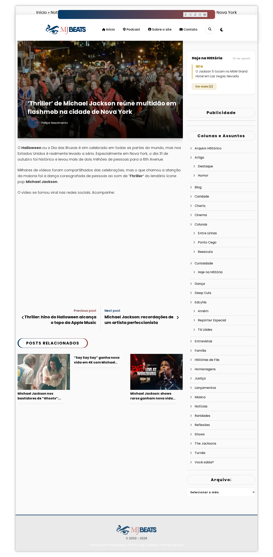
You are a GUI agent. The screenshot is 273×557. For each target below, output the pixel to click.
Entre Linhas (207, 233)
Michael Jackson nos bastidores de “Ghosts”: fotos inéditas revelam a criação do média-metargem (39, 396)
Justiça (200, 378)
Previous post (85, 311)
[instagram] (200, 14)
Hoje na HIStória (210, 272)
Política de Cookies (142, 545)
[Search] (209, 29)
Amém (203, 311)
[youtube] (204, 14)
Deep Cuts (203, 293)
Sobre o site (161, 29)
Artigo (199, 157)
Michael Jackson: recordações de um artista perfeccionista (139, 319)
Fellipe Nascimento (55, 123)
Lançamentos (205, 387)
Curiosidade (204, 263)
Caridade (202, 196)
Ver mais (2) (204, 86)
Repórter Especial (212, 320)
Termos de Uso (172, 545)
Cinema (201, 215)
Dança (200, 283)
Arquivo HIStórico (208, 148)
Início (110, 29)
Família (200, 350)
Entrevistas (203, 341)
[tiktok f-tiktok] (195, 14)
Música (200, 397)
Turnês (200, 453)
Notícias (201, 406)
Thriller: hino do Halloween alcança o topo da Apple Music (60, 319)
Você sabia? (204, 462)
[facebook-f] (185, 14)
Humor (203, 175)
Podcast (133, 29)
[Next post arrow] (177, 317)
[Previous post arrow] (23, 317)
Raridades (202, 415)
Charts (200, 206)
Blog (198, 187)
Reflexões (202, 425)
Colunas (201, 224)
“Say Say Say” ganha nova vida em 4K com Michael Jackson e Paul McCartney (97, 360)
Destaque (205, 166)
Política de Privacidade (107, 545)
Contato (190, 29)
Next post (112, 311)
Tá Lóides (205, 329)
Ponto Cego (207, 242)
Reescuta (205, 251)
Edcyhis (200, 302)
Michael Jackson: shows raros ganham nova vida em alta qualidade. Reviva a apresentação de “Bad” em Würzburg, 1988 (152, 396)
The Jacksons (205, 443)
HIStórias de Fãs (207, 359)
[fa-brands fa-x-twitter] (190, 14)
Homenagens (205, 369)
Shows (200, 434)
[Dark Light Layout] (221, 30)
